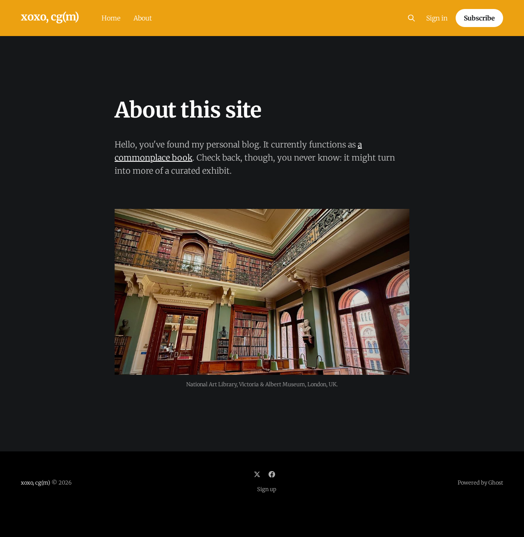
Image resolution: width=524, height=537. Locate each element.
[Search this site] (411, 18)
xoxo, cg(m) (50, 17)
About (142, 18)
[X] (257, 474)
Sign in (436, 18)
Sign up (266, 489)
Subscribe (479, 18)
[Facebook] (272, 474)
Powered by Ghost (480, 482)
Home (111, 18)
